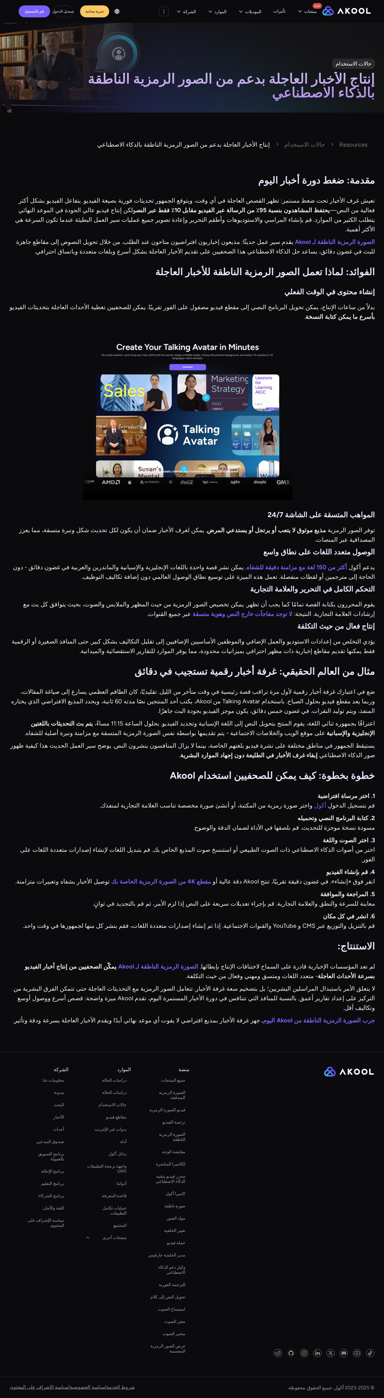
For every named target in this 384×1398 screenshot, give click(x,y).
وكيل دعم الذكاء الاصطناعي (171, 1270)
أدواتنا (122, 1183)
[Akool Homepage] (346, 11)
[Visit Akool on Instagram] (304, 1353)
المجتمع (120, 1225)
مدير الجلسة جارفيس (166, 1255)
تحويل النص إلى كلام (167, 1297)
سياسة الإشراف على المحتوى (46, 1223)
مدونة (59, 1092)
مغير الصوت (174, 1321)
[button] (307, 11)
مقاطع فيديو (116, 1117)
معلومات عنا (53, 1080)
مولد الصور (175, 1218)
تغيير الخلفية (174, 1230)
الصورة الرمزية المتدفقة (172, 1095)
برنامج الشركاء (51, 1195)
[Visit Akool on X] (330, 1353)
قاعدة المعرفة (114, 1195)
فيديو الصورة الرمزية (167, 1109)
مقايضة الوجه (173, 1151)
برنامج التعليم (52, 1183)
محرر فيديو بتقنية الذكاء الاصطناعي (170, 1179)
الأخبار (58, 1117)
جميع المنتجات (173, 1080)
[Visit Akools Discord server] (344, 1353)
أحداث (58, 1129)
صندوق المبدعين (50, 1141)
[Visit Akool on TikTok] (370, 1353)
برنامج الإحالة (52, 1171)
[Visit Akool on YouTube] (357, 1353)
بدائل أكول (117, 1153)
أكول (321, 805)
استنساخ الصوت (171, 1309)
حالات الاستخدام (112, 1104)
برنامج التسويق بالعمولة (51, 1156)
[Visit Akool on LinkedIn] (317, 1353)
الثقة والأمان (53, 1208)
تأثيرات (279, 11)
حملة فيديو (176, 1242)
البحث (59, 1104)
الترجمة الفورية (172, 1284)
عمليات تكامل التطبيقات (115, 1211)
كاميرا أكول (175, 1193)
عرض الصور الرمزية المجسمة (167, 1349)
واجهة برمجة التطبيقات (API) (107, 1169)
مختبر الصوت (174, 1333)
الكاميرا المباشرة (170, 1164)
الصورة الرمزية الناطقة (172, 1137)
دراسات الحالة (114, 1080)
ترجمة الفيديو (173, 1122)
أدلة (123, 1141)
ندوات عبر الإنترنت (110, 1129)
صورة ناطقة (174, 1206)
